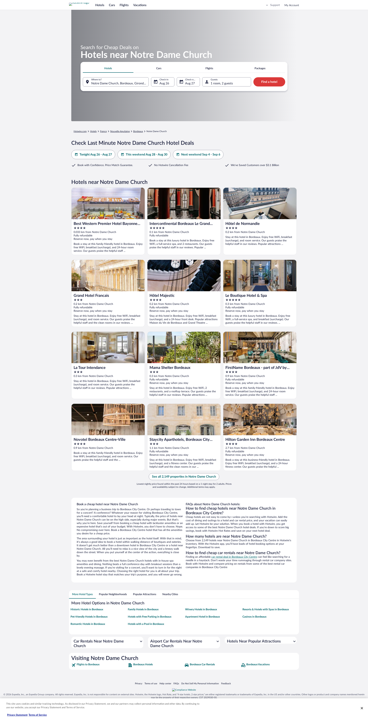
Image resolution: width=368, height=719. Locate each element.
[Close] (362, 708)
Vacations (139, 5)
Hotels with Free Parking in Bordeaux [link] (149, 616)
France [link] (103, 131)
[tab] (108, 68)
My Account (291, 5)
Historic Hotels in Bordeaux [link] (87, 609)
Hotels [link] (93, 131)
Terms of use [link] (151, 683)
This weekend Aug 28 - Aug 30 (146, 154)
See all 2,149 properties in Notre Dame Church (184, 476)
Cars (112, 5)
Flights (124, 5)
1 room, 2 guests (222, 83)
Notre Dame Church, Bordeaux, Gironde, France (120, 83)
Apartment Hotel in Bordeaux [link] (202, 616)
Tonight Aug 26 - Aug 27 (96, 154)
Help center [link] (165, 683)
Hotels (99, 5)
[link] (99, 665)
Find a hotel (269, 81)
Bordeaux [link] (138, 131)
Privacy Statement (17, 715)
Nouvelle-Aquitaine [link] (120, 131)
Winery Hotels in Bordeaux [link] (201, 609)
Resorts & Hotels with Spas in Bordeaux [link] (265, 609)
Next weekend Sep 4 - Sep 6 (200, 154)
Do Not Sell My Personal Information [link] (200, 683)
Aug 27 (190, 83)
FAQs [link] (176, 683)
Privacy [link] (138, 683)
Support (275, 5)
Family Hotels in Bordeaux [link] (143, 609)
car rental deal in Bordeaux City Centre (234, 557)
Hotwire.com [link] (80, 131)
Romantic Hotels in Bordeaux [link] (88, 624)
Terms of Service (38, 715)
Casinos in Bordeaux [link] (254, 616)
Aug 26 (164, 83)
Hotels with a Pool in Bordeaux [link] (146, 624)
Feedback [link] (226, 683)
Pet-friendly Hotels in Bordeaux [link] (89, 616)
